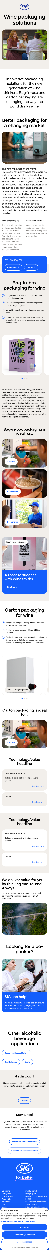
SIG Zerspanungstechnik (35, 1202)
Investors (6, 1202)
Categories (6, 1193)
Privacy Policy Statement (36, 1207)
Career (5, 1204)
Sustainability (7, 1196)
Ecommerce (12, 522)
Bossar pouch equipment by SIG (36, 1197)
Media (4, 1207)
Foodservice (12, 492)
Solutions (6, 1191)
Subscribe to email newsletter (24, 1141)
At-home (11, 461)
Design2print (30, 1193)
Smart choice (31, 1204)
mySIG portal (31, 1191)
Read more (12, 587)
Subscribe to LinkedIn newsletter (24, 1150)
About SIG (6, 1199)
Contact (24, 1100)
